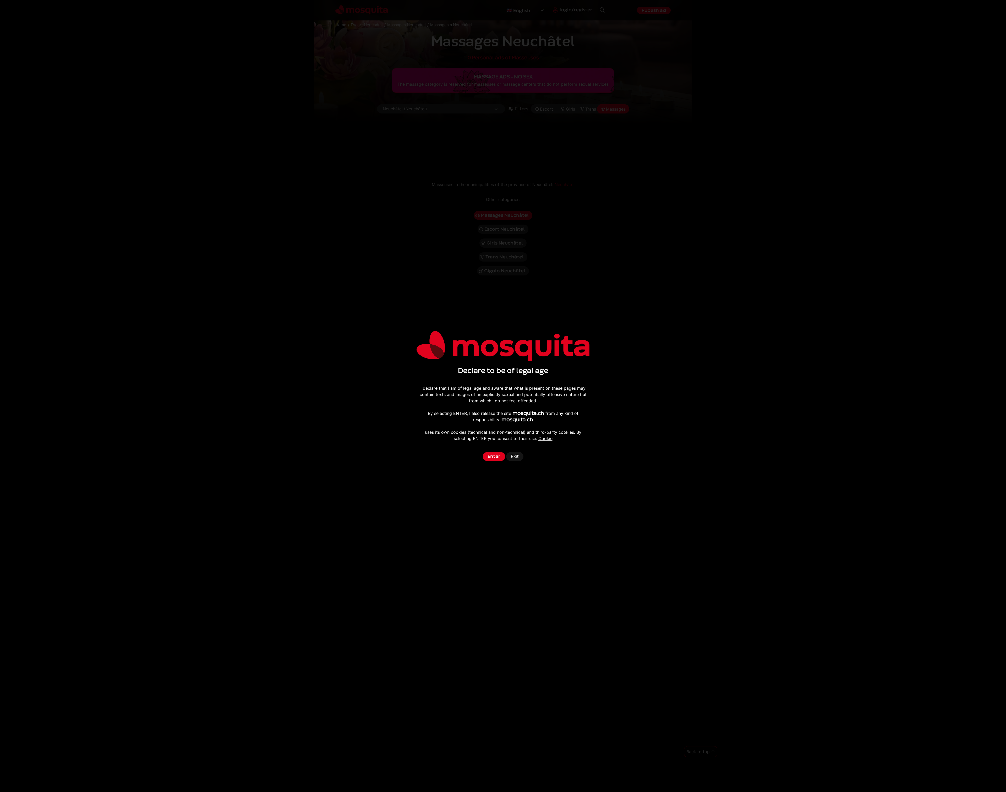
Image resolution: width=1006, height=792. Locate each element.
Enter (494, 456)
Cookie (545, 438)
